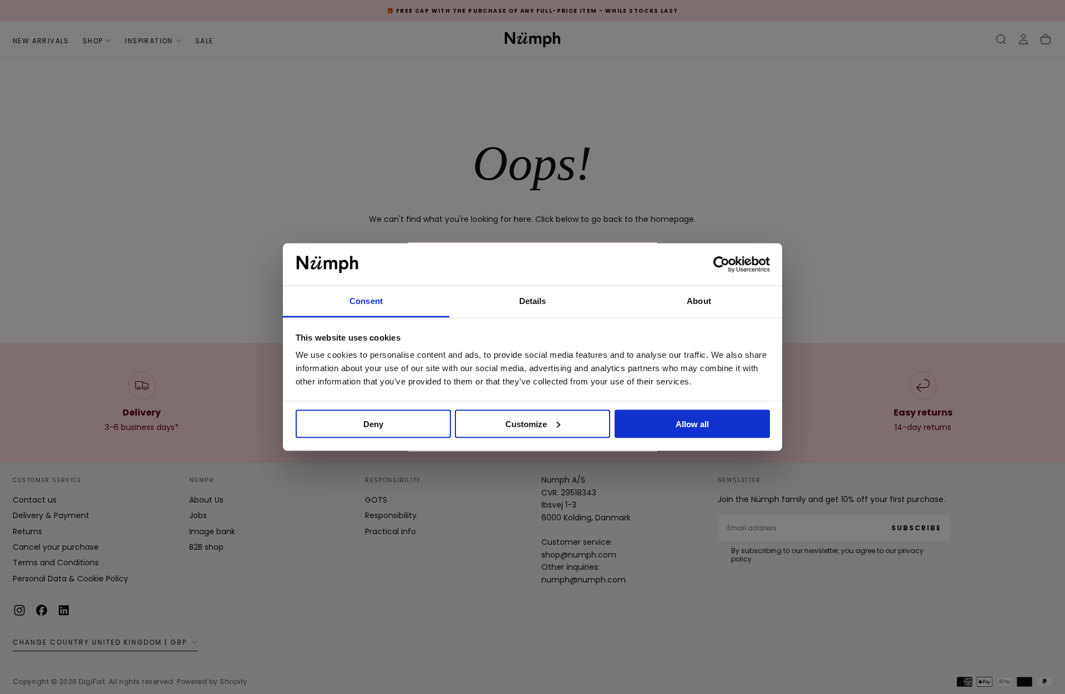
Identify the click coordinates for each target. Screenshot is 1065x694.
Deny (373, 423)
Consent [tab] (366, 301)
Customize (526, 423)
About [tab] (699, 301)
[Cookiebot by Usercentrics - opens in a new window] (721, 264)
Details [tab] (532, 301)
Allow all (692, 423)
